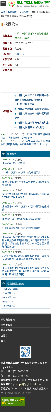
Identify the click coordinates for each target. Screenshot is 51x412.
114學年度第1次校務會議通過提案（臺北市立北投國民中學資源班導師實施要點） (25, 257)
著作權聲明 (7, 330)
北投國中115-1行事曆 (13, 163)
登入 (3, 341)
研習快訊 (9, 305)
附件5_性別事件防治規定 (31, 127)
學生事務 (9, 297)
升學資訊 (9, 292)
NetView (26, 392)
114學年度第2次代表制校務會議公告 (21, 228)
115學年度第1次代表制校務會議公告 (21, 172)
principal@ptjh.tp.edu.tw (27, 384)
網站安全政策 (8, 319)
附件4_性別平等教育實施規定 (33, 122)
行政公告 (10, 288)
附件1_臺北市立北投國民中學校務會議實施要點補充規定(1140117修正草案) (31, 100)
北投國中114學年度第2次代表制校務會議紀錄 (25, 208)
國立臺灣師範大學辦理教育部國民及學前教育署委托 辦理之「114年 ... (25, 142)
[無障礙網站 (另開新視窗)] (25, 401)
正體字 (4, 335)
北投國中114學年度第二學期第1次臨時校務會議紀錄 (25, 183)
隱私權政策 (7, 325)
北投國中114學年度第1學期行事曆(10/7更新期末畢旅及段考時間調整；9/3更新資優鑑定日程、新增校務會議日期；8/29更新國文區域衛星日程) (25, 241)
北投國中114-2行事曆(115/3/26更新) (21, 218)
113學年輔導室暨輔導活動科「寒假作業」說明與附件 (25, 135)
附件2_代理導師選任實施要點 (33, 108)
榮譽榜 (8, 301)
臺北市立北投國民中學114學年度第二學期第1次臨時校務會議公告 (25, 195)
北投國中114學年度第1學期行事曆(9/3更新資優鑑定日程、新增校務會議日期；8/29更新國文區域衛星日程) (25, 271)
